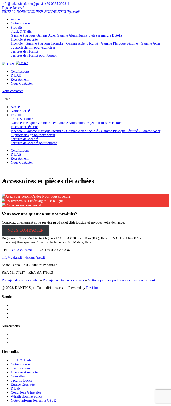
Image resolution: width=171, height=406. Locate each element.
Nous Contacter (22, 83)
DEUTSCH (59, 12)
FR (4, 12)
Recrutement (19, 79)
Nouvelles (18, 376)
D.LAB (16, 75)
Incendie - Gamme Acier (68, 43)
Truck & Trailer (22, 31)
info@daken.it (12, 4)
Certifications (20, 71)
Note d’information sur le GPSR (33, 400)
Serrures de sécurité (24, 51)
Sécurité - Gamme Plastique (106, 43)
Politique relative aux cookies (63, 280)
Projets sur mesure (98, 35)
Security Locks (21, 380)
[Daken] (15, 64)
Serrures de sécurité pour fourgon (34, 55)
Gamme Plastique (23, 35)
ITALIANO (14, 12)
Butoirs (116, 35)
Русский (74, 12)
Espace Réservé (13, 8)
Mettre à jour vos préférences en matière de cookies (123, 280)
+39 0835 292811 (57, 4)
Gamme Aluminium (70, 35)
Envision (92, 288)
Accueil (16, 19)
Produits (16, 27)
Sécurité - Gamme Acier (143, 43)
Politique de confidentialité (20, 280)
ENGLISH (29, 12)
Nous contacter (12, 91)
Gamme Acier (45, 35)
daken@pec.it (34, 4)
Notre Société (20, 23)
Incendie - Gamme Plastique (30, 43)
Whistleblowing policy (27, 396)
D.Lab (15, 388)
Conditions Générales (26, 392)
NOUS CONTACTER (25, 230)
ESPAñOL (44, 12)
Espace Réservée (23, 384)
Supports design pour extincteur (33, 47)
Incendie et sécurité (24, 39)
